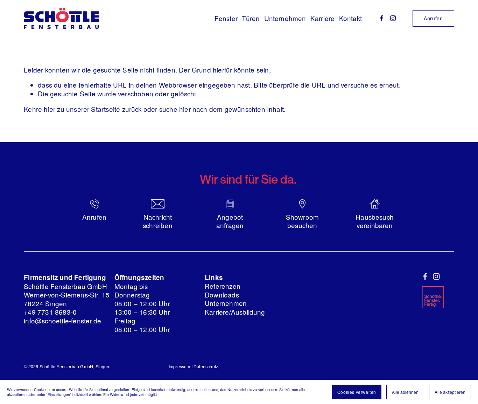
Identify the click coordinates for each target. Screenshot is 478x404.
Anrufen (433, 18)
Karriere (322, 18)
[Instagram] (392, 18)
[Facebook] (381, 18)
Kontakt (350, 18)
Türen (251, 18)
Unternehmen (285, 18)
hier (49, 109)
